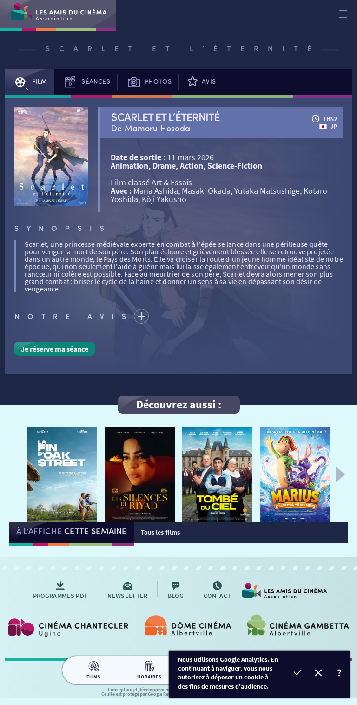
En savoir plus (339, 674)
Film (39, 81)
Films (93, 677)
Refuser (318, 674)
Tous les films (160, 532)
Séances (95, 81)
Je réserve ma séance (54, 348)
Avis (209, 81)
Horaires (149, 677)
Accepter (297, 674)
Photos (158, 81)
